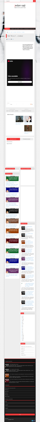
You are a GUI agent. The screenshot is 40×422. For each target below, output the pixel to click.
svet (23, 351)
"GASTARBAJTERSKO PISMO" (14, 364)
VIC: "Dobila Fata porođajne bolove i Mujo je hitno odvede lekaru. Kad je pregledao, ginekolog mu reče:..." (12, 205)
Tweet (11, 104)
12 (21, 320)
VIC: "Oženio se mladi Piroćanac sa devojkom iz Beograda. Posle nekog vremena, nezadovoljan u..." (12, 194)
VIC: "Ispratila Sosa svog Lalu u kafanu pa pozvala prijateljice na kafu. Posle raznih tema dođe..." (11, 225)
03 (21, 316)
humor (24, 348)
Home (9, 32)
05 (21, 335)
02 (21, 317)
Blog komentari (13, 139)
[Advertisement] (20, 19)
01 (21, 319)
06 (21, 334)
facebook (34, 420)
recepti (24, 349)
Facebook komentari (27, 139)
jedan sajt (20, 5)
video (11, 32)
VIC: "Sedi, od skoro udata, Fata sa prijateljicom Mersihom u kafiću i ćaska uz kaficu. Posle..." (12, 235)
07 (21, 323)
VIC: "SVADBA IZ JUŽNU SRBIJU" (14, 369)
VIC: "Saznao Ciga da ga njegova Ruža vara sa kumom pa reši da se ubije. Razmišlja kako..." (12, 245)
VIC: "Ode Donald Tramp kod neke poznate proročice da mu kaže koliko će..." (12, 265)
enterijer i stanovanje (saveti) (27, 346)
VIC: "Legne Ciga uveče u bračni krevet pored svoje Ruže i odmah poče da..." (12, 275)
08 (21, 322)
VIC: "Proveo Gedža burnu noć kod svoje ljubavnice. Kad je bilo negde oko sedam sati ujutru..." (11, 215)
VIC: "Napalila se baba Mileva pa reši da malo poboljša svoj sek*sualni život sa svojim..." (12, 255)
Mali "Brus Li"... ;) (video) (20, 32)
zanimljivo (14, 32)
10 (21, 329)
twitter (32, 420)
